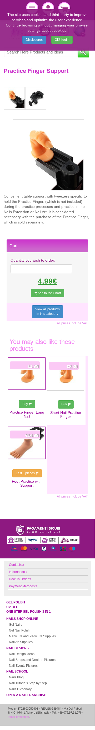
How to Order (19, 579)
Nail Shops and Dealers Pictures (32, 660)
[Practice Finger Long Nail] (27, 373)
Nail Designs (17, 648)
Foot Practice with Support (27, 483)
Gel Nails (15, 624)
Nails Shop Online (22, 619)
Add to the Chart (49, 293)
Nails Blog (16, 677)
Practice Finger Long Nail (26, 414)
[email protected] (18, 716)
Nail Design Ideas (21, 654)
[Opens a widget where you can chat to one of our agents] (75, 718)
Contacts (15, 565)
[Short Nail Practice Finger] (65, 374)
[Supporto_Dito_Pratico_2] (14, 98)
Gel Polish (15, 602)
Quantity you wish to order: (33, 260)
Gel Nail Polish (19, 630)
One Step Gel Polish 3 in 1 (28, 611)
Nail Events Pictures (23, 666)
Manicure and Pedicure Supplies (32, 636)
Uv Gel (12, 607)
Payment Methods (22, 586)
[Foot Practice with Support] (27, 443)
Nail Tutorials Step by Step (28, 683)
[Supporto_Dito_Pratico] (35, 98)
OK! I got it (62, 40)
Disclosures (34, 40)
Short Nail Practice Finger (65, 414)
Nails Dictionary (20, 689)
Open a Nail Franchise (26, 695)
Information (17, 572)
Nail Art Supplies (21, 642)
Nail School (17, 671)
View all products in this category (47, 311)
